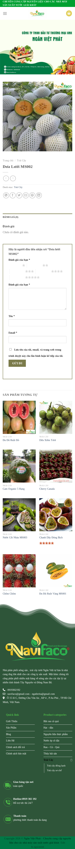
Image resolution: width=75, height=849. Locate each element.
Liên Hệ (10, 740)
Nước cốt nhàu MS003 (15, 537)
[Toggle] (71, 760)
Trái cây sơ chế (54, 770)
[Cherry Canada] (55, 466)
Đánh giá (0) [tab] (10, 217)
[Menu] (5, 13)
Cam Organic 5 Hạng (14, 488)
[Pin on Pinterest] (32, 195)
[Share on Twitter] (19, 195)
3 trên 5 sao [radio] (17, 271)
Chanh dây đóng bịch (51, 537)
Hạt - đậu (48, 727)
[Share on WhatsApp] (6, 195)
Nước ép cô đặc (52, 740)
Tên (12, 316)
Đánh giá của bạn (19, 259)
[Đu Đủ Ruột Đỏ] (19, 417)
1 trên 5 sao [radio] (14, 265)
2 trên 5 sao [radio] (34, 265)
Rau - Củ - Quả (51, 747)
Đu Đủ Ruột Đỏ (11, 440)
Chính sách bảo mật (16, 753)
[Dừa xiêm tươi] (55, 417)
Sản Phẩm (11, 727)
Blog (8, 734)
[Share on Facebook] (13, 195)
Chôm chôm (9, 593)
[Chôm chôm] (19, 570)
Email (13, 332)
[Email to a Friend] (26, 195)
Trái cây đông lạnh (56, 765)
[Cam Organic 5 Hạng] (19, 466)
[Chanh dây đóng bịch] (55, 514)
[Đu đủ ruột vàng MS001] (55, 570)
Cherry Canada (47, 488)
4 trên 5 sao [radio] (43, 271)
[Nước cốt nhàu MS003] (19, 514)
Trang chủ (8, 160)
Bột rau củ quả (51, 721)
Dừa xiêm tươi (47, 440)
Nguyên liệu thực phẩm (56, 734)
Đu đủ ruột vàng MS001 (52, 593)
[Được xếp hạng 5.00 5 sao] (46, 543)
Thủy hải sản (50, 753)
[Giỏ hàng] (69, 13)
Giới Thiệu (11, 721)
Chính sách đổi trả (15, 747)
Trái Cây (21, 160)
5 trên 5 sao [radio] (17, 277)
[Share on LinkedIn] (39, 195)
